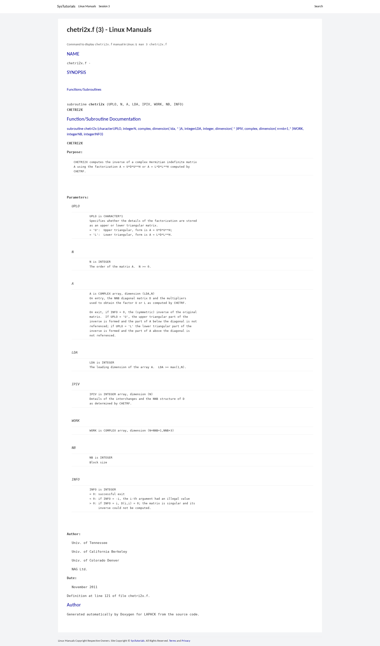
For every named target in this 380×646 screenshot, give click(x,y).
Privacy (186, 640)
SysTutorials (66, 6)
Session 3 (104, 6)
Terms (172, 640)
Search (318, 6)
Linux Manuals (87, 6)
